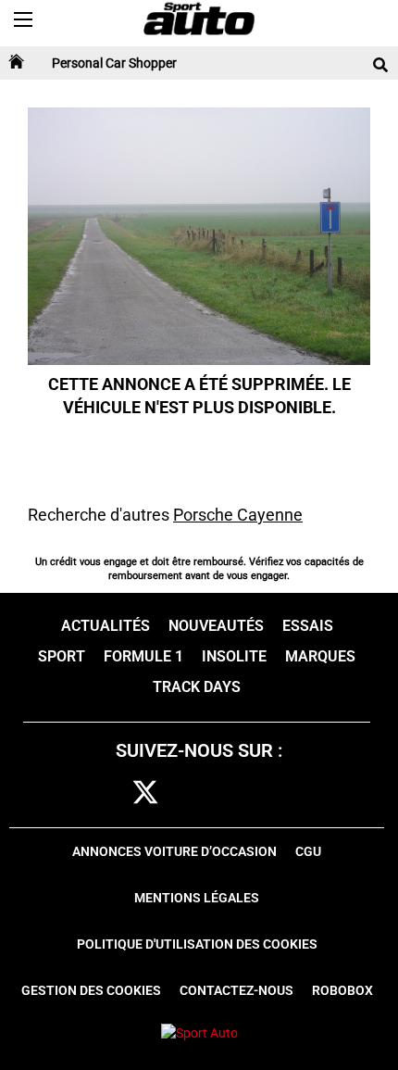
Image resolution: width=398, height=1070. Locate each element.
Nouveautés (216, 626)
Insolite (234, 656)
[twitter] (145, 793)
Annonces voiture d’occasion (174, 851)
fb (110, 793)
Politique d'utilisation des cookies (197, 944)
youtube (273, 793)
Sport (61, 656)
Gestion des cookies (91, 990)
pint (229, 793)
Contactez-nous (236, 990)
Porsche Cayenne (238, 514)
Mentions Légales (196, 897)
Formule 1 (143, 656)
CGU (308, 851)
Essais (307, 626)
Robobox (342, 990)
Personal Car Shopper (114, 63)
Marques (320, 656)
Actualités (105, 626)
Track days (197, 687)
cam (188, 793)
